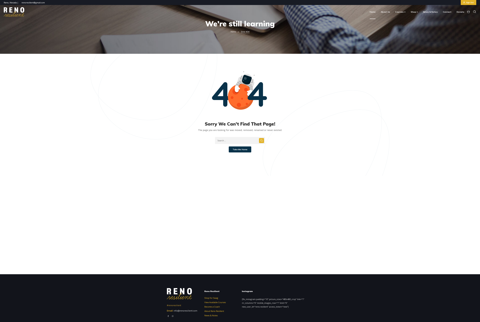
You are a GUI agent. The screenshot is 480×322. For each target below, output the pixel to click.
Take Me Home (240, 149)
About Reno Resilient (214, 311)
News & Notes (211, 315)
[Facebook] (168, 316)
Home (233, 31)
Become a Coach (212, 306)
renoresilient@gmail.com (33, 2)
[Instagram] (172, 316)
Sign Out (470, 2)
